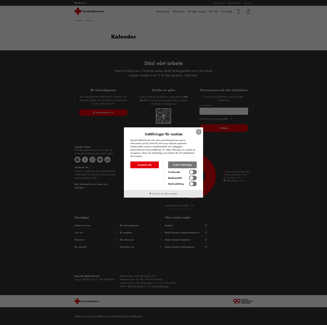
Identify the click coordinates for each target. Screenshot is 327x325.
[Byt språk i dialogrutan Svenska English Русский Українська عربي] (198, 132)
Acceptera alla (145, 164)
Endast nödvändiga (182, 164)
